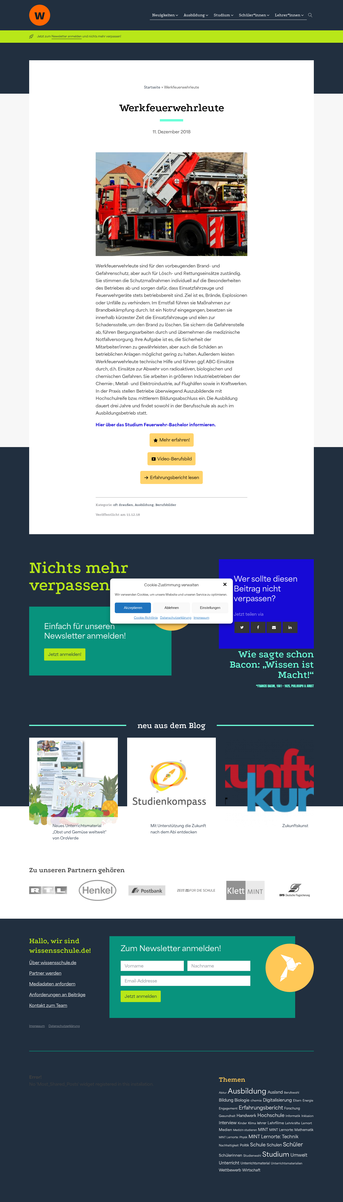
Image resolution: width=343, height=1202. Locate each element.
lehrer (261, 1123)
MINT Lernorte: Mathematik (291, 1130)
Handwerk (246, 1115)
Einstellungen (210, 608)
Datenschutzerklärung (175, 617)
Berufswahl (291, 1092)
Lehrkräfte (292, 1123)
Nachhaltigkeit (229, 1145)
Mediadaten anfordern (52, 983)
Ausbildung (144, 505)
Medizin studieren (245, 1129)
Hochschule (270, 1115)
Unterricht (229, 1162)
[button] (225, 585)
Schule (258, 1144)
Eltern (297, 1100)
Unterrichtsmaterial (255, 1163)
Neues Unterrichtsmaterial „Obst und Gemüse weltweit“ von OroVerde (79, 831)
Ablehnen (171, 608)
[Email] (273, 627)
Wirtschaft (251, 1170)
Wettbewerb (230, 1170)
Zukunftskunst (295, 825)
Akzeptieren (133, 608)
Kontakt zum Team (48, 1005)
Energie (308, 1100)
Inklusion (307, 1116)
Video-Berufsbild (174, 458)
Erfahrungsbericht (261, 1108)
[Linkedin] (290, 627)
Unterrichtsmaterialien (286, 1163)
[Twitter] (241, 627)
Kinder (242, 1123)
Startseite (152, 87)
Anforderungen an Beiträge (57, 994)
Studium (275, 1154)
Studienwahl (252, 1155)
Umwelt (298, 1155)
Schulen (274, 1145)
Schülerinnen (230, 1155)
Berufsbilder (165, 505)
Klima (252, 1123)
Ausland (275, 1092)
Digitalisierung (277, 1100)
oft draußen (123, 505)
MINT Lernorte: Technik (273, 1136)
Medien (225, 1130)
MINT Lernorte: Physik (233, 1137)
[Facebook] (258, 627)
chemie (256, 1100)
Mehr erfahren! (174, 439)
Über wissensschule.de (52, 962)
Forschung (292, 1108)
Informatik (293, 1116)
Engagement (228, 1108)
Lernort (306, 1123)
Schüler (293, 1144)
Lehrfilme (276, 1123)
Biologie (241, 1100)
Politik (244, 1145)
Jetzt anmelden (141, 996)
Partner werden (45, 973)
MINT (263, 1129)
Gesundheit (227, 1116)
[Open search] (310, 15)
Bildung (226, 1100)
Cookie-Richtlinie (146, 617)
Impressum (201, 617)
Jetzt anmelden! (64, 654)
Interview (228, 1122)
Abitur (223, 1092)
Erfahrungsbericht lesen (174, 477)
